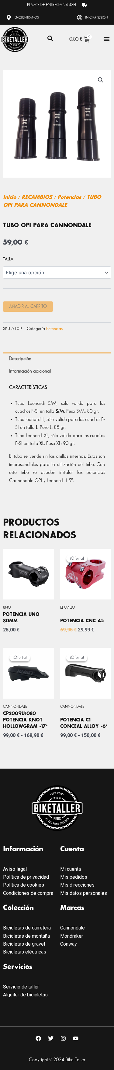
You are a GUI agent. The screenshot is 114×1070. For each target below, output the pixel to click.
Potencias (69, 197)
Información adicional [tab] (30, 371)
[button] (50, 38)
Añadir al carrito (28, 306)
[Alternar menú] (107, 39)
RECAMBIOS (37, 197)
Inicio (9, 197)
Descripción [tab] (20, 358)
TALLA (8, 259)
